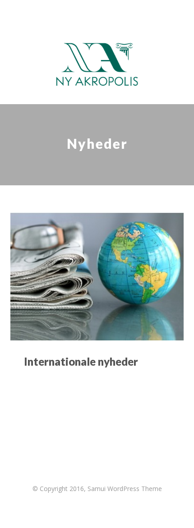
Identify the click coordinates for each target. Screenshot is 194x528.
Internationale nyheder (81, 361)
